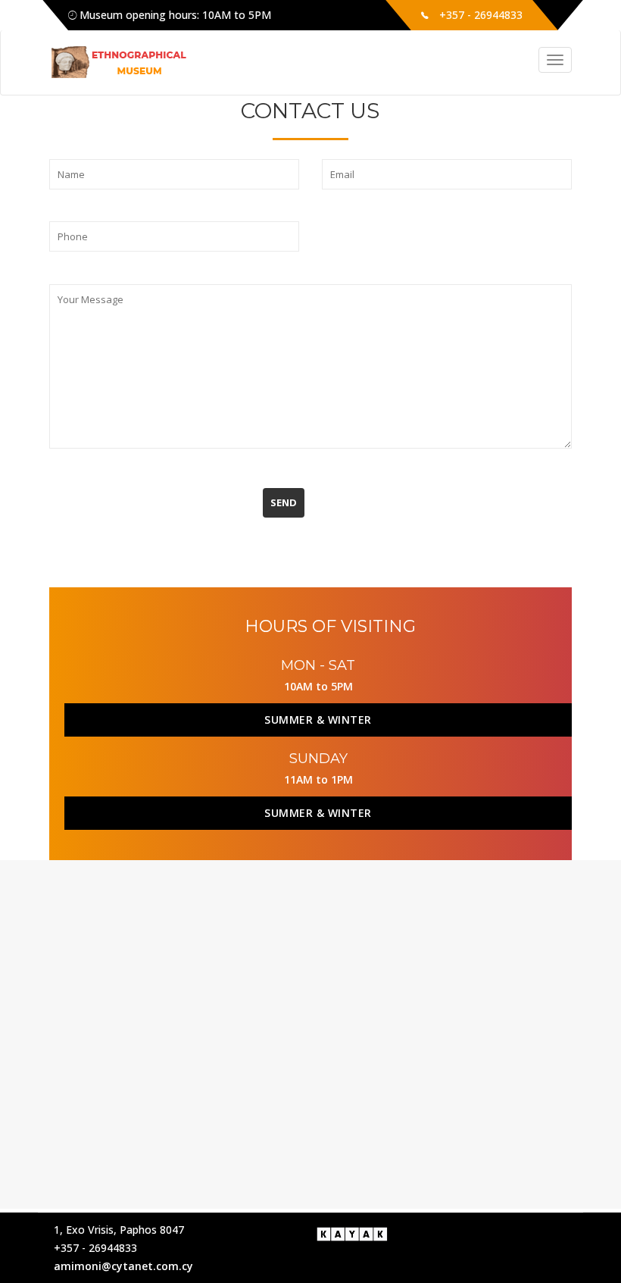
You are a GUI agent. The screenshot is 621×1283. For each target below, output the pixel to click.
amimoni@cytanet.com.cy (123, 1266)
